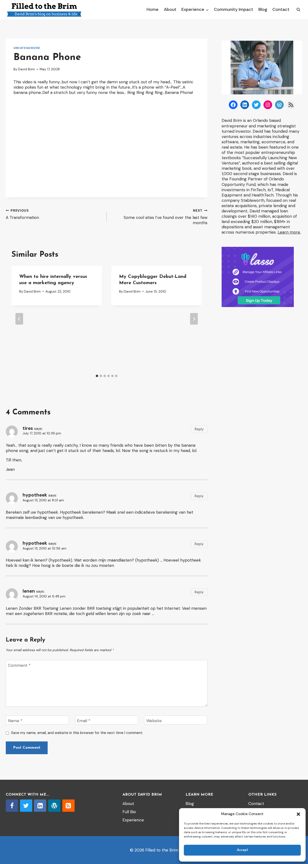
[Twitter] (26, 805)
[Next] (194, 319)
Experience (133, 820)
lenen (29, 591)
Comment (19, 665)
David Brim (26, 69)
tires (28, 428)
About (170, 9)
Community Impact (233, 9)
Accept (242, 850)
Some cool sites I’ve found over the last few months (165, 217)
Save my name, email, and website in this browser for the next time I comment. (77, 733)
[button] (298, 814)
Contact (280, 9)
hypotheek (35, 495)
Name (15, 720)
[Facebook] (12, 805)
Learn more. (289, 232)
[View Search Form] (298, 9)
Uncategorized (26, 48)
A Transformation (22, 214)
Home (153, 9)
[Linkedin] (40, 805)
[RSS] (68, 805)
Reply (199, 429)
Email (83, 720)
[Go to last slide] (19, 319)
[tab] (97, 376)
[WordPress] (54, 805)
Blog (262, 9)
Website (154, 720)
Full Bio (129, 811)
